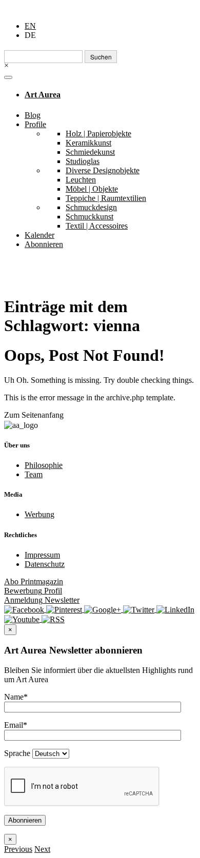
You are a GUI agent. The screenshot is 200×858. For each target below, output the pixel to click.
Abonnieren (44, 244)
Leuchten (81, 179)
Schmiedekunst (90, 152)
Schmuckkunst (89, 216)
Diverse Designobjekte (102, 170)
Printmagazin (33, 581)
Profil (33, 590)
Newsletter (41, 600)
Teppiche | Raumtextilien (106, 198)
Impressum (42, 554)
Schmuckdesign (91, 207)
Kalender (39, 235)
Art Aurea (43, 94)
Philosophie (44, 465)
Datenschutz (45, 564)
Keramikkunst (88, 142)
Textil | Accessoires (97, 225)
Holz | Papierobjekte (98, 133)
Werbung (39, 514)
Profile (35, 124)
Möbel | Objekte (92, 189)
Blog (33, 115)
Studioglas (82, 161)
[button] (18, 849)
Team (34, 474)
